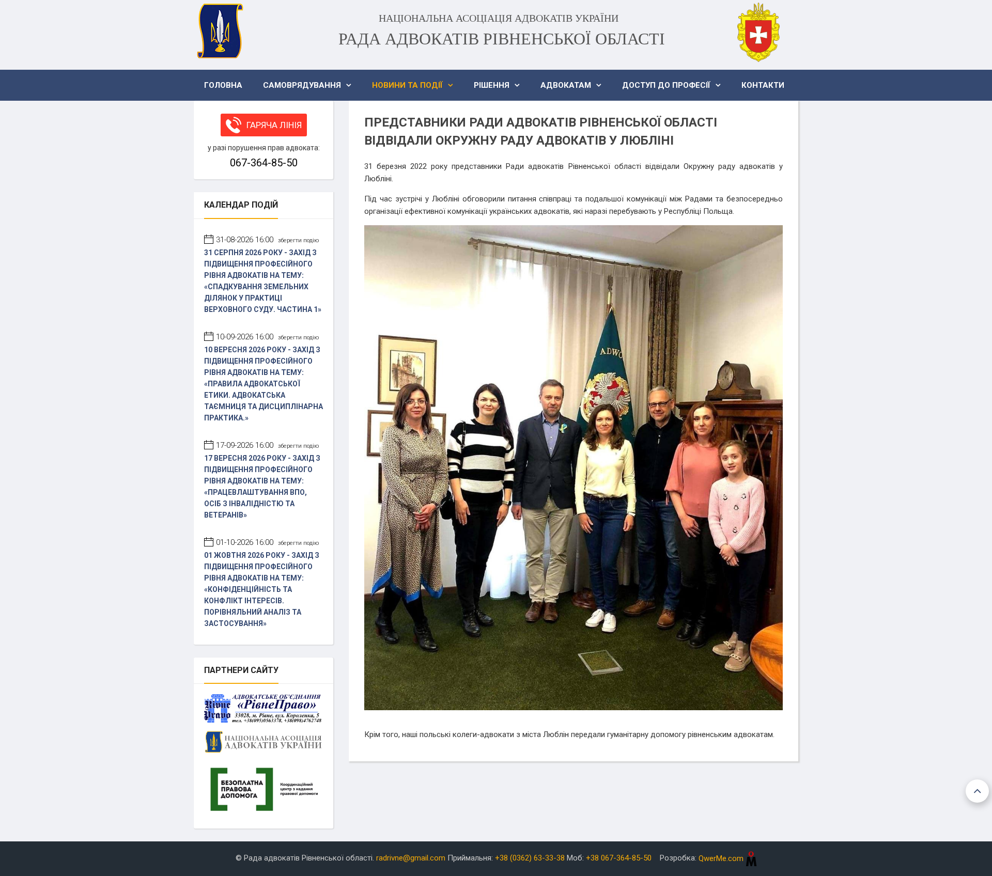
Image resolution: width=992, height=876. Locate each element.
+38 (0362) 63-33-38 (530, 858)
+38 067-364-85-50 (619, 858)
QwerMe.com (722, 858)
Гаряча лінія (274, 125)
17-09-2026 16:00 (267, 445)
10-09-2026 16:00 (267, 336)
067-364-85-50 (264, 163)
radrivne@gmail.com (410, 858)
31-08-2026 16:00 (267, 239)
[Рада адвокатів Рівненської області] (219, 31)
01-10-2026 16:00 (267, 542)
